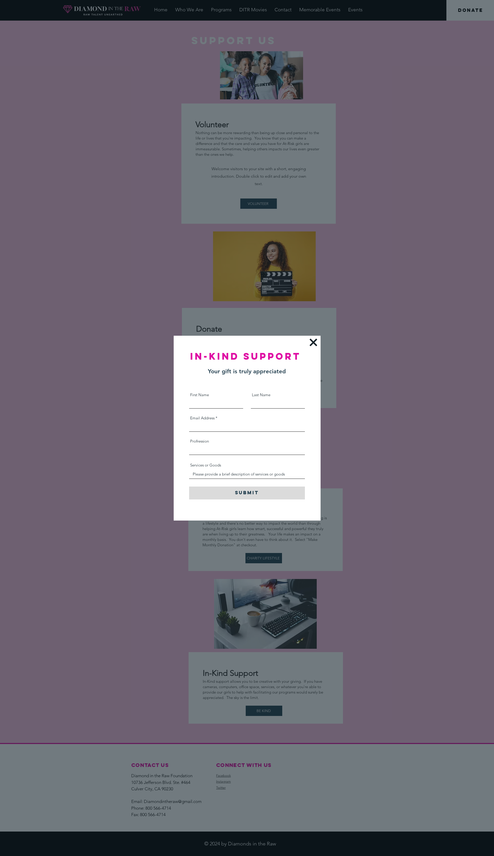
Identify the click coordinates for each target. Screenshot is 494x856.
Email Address (202, 418)
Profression (199, 441)
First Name (199, 395)
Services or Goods (205, 465)
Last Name (261, 395)
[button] (313, 342)
